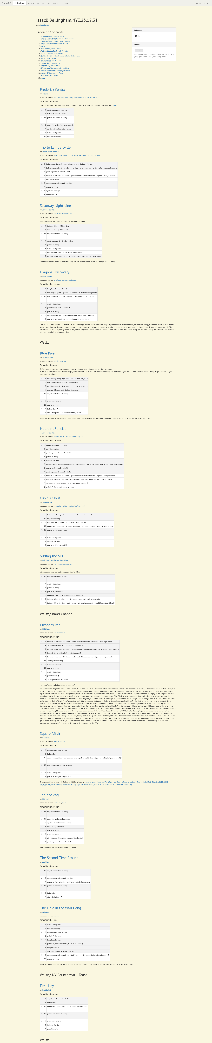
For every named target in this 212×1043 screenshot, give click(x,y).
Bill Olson (46, 629)
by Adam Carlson (51, 49)
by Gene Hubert (54, 44)
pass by (56, 361)
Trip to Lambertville (55, 147)
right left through (89, 155)
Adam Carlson (47, 357)
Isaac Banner (44, 25)
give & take (67, 213)
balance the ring (60, 436)
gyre (61, 361)
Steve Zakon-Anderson (50, 151)
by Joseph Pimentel (56, 41)
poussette (57, 506)
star (65, 361)
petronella (57, 803)
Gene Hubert (47, 276)
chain (98, 155)
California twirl (79, 506)
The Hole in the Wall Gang (60, 907)
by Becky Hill (50, 63)
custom (64, 280)
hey (79, 280)
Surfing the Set (51, 555)
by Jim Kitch (55, 68)
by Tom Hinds (52, 36)
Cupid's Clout (50, 498)
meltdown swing (68, 506)
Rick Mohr (46, 799)
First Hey (47, 985)
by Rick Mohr (50, 66)
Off (139, 50)
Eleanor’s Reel (51, 624)
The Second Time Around (59, 857)
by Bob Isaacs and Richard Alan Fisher (60, 56)
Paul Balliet (46, 990)
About (66, 3)
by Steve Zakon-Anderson (58, 39)
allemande (64, 97)
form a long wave (60, 155)
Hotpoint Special (53, 428)
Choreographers (54, 3)
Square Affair (50, 733)
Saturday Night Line (55, 205)
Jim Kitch (45, 862)
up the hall (89, 97)
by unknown (55, 70)
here (115, 105)
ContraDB (6, 3)
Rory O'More (58, 213)
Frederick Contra (52, 89)
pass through (72, 280)
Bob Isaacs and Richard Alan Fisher (55, 560)
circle (95, 97)
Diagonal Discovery (54, 272)
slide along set (77, 436)
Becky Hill (46, 738)
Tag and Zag (49, 794)
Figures (31, 3)
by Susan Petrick (52, 53)
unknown (45, 912)
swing (71, 97)
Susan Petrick (47, 502)
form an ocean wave (75, 155)
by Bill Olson (51, 61)
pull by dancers (59, 633)
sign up (198, 3)
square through (59, 741)
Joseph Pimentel (48, 210)
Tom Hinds (46, 94)
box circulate (67, 564)
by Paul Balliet (50, 75)
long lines (57, 280)
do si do (57, 97)
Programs (41, 3)
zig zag (64, 803)
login (206, 3)
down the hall (79, 97)
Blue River (48, 353)
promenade (58, 564)
